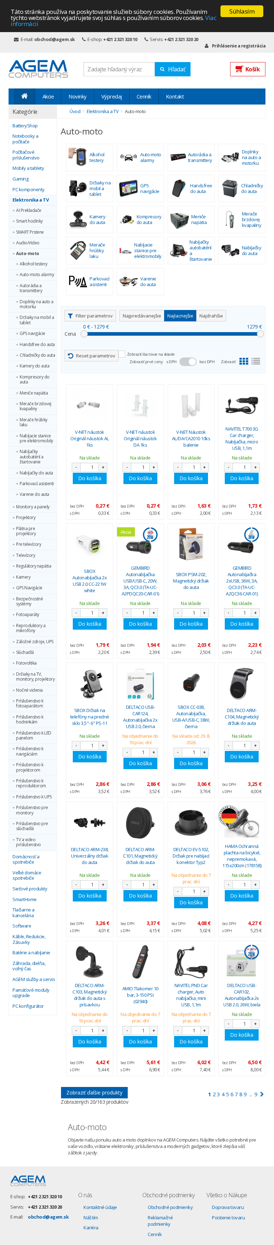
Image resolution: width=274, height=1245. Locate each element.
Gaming (20, 179)
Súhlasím (241, 11)
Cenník (144, 96)
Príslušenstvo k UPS (34, 796)
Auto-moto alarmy (37, 274)
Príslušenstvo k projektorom (30, 767)
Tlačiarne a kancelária (23, 912)
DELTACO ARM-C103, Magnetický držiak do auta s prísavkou (89, 995)
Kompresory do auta (35, 380)
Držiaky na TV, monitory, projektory (35, 677)
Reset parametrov (95, 355)
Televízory (25, 555)
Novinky (77, 96)
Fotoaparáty (27, 614)
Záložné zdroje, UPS (35, 641)
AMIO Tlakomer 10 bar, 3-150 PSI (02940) (140, 995)
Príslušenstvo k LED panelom (33, 736)
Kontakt (175, 96)
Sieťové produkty (29, 889)
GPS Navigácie (29, 587)
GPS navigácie (32, 333)
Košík (252, 69)
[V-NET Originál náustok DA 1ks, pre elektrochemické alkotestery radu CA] (140, 405)
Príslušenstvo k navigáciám (30, 751)
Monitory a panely (33, 506)
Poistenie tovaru (228, 1217)
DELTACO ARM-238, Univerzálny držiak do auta (89, 855)
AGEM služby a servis (33, 979)
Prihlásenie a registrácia (238, 45)
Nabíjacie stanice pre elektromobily (36, 438)
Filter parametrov (94, 315)
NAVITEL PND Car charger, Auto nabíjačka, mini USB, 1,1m (191, 995)
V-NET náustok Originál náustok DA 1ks (140, 438)
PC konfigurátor (28, 1006)
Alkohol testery (33, 263)
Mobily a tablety (28, 168)
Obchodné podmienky (170, 1207)
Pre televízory (28, 544)
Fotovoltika (26, 663)
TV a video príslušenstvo (28, 842)
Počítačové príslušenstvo (26, 155)
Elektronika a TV (30, 200)
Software (21, 926)
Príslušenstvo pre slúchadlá (32, 826)
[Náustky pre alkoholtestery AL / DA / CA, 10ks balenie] (191, 405)
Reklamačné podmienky (160, 1221)
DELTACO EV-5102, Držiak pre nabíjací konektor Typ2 (191, 855)
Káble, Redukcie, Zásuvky (28, 939)
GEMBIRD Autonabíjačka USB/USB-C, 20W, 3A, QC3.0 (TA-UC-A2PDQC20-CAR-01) (140, 581)
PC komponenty (28, 190)
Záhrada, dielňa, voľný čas (28, 966)
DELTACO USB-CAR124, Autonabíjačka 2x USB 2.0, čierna (140, 717)
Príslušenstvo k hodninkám (30, 720)
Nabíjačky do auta (36, 473)
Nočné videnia (29, 690)
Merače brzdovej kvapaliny (35, 406)
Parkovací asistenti (37, 483)
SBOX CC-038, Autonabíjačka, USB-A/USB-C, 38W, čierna (191, 717)
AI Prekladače (28, 210)
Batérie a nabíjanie (31, 953)
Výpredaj (111, 96)
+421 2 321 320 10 (120, 39)
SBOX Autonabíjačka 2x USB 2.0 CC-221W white (89, 581)
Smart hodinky (29, 221)
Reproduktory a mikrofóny (30, 628)
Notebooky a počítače (25, 138)
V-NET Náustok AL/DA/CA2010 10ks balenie (191, 438)
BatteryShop (25, 126)
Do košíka (89, 478)
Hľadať (177, 69)
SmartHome (24, 900)
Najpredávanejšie (142, 315)
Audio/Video (28, 242)
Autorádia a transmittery (31, 288)
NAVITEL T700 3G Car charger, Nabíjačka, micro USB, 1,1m (241, 439)
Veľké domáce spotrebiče (26, 875)
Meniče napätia (34, 393)
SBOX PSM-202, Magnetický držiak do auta (191, 580)
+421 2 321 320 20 (181, 39)
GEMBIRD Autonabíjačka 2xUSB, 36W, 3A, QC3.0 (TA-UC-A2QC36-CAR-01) (242, 581)
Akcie (48, 96)
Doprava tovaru (228, 1207)
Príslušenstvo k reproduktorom (31, 783)
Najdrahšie (211, 315)
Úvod (75, 111)
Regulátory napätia (33, 566)
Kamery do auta (34, 366)
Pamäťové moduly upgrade (31, 992)
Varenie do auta (34, 494)
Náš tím (90, 1217)
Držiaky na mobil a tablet (37, 320)
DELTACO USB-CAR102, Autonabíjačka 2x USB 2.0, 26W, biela (241, 995)
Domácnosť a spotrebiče (26, 859)
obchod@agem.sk (54, 39)
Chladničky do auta (37, 355)
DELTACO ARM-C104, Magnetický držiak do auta (242, 716)
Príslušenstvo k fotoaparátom (30, 703)
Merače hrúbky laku (33, 422)
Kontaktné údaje (100, 1207)
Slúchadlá (25, 652)
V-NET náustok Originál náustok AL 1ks (89, 438)
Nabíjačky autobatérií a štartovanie (32, 456)
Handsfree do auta (37, 344)
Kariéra (90, 1227)
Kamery (23, 577)
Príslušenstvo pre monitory (32, 810)
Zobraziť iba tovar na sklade (151, 354)
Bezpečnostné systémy (29, 601)
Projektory (25, 517)
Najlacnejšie (180, 315)
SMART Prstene (30, 232)
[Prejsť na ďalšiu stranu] (262, 1094)
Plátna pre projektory (26, 531)
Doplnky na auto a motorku (37, 304)
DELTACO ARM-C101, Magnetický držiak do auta (140, 855)
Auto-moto (27, 253)
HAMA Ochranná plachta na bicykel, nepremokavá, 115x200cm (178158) (241, 856)
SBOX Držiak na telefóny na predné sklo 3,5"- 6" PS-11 (89, 716)
